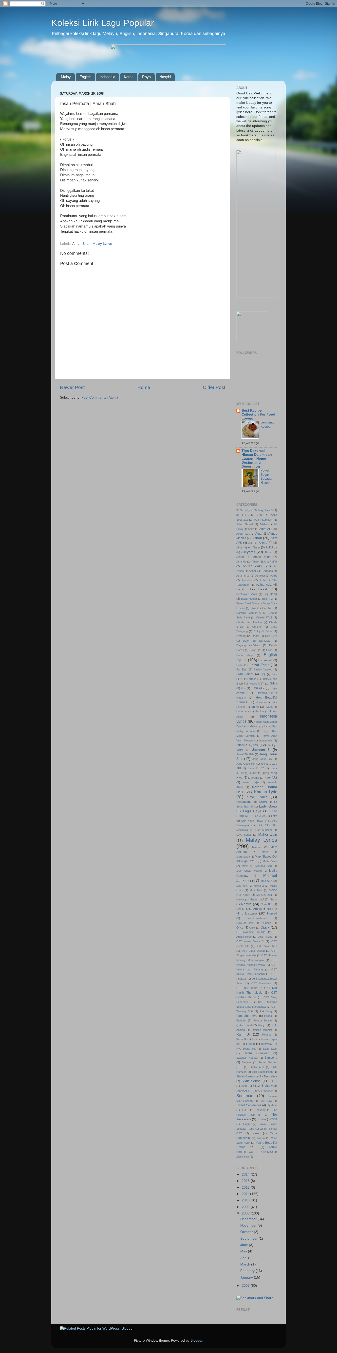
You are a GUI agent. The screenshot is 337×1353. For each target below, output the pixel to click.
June (244, 1245)
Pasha (268, 1015)
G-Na (273, 683)
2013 (246, 1181)
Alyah (240, 557)
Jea (263, 763)
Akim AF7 (265, 543)
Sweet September (248, 1105)
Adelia (263, 524)
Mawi (245, 865)
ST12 (256, 1086)
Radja (261, 1025)
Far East (241, 669)
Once (239, 927)
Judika (253, 773)
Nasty (273, 899)
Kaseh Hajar (251, 782)
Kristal (263, 801)
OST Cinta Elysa (266, 946)
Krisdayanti (243, 802)
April (244, 1258)
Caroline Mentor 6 (248, 612)
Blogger (196, 1340)
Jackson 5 (261, 750)
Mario (265, 851)
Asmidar (260, 575)
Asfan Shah (243, 575)
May (244, 1251)
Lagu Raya (252, 811)
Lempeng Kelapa (267, 424)
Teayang (260, 1109)
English (85, 77)
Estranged (265, 660)
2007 (246, 1285)
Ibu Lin (259, 711)
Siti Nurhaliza (268, 1076)
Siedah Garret (244, 1076)
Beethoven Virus (246, 594)
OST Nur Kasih (246, 987)
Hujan (255, 707)
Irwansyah (265, 740)
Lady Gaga (268, 806)
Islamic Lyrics (247, 745)
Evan (239, 665)
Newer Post (72, 387)
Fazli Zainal (244, 674)
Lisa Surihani (263, 829)
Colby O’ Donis (263, 631)
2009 (246, 1207)
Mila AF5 (266, 881)
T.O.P (245, 1109)
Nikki (270, 908)
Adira (251, 528)
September (249, 1238)
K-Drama (253, 777)
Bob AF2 (267, 598)
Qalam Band (244, 1025)
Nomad (272, 913)
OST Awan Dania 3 (249, 941)
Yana (256, 1133)
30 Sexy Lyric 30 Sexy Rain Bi (254, 510)
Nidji (238, 908)
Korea (128, 77)
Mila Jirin (241, 885)
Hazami (240, 697)
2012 (246, 1187)
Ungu (246, 1124)
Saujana (246, 1062)
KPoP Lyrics (256, 797)
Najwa (240, 899)
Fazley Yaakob (263, 669)
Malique (256, 847)
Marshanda (243, 856)
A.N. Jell (255, 515)
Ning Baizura (246, 913)
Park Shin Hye (246, 1016)
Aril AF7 (253, 570)
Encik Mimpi (244, 655)
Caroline (267, 608)
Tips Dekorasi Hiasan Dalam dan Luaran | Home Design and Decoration (257, 458)
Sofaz (244, 1085)
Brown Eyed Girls (246, 603)
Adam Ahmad (244, 524)
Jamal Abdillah (245, 754)
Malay (66, 77)
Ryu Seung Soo (246, 1048)
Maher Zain (267, 834)
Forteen (251, 678)
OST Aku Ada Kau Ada (250, 932)
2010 (246, 1200)
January (247, 1277)
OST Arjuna (265, 936)
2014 (246, 1174)
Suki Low (266, 1100)
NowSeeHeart (244, 922)
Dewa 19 (255, 650)
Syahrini (272, 1105)
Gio (243, 688)
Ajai (250, 542)
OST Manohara (261, 983)
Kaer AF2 (270, 777)
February (248, 1271)
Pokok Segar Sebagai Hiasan (266, 477)
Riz (254, 1039)
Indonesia (107, 77)
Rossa (250, 1044)
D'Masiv (241, 635)
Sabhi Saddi (269, 1048)
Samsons (270, 1057)
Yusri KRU (266, 1151)
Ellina (269, 650)
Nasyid (165, 77)
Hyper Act (242, 711)
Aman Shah (81, 244)
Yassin (261, 1138)
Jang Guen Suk (245, 763)
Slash (273, 1081)
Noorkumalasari (256, 918)
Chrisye (257, 626)
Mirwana (259, 885)
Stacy (269, 1086)
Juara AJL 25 (255, 768)
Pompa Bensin (262, 1020)
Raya (146, 77)
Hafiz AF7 (258, 688)
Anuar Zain (252, 566)
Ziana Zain (242, 1156)
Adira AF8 (266, 529)
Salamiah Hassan (247, 1057)
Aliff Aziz (271, 547)
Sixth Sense (251, 1081)
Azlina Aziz (264, 584)
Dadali (255, 635)
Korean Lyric (265, 792)
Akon (239, 547)
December (249, 1219)
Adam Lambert (263, 519)
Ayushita (247, 580)
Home (143, 387)
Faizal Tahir (259, 665)
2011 (246, 1194)
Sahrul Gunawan (257, 1053)
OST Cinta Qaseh (253, 950)
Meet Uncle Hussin (249, 870)
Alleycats (248, 552)
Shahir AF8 (256, 1067)
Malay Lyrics (102, 244)
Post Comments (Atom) (99, 397)
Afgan (259, 533)
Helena (261, 702)
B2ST (240, 589)
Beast (262, 589)
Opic (252, 927)
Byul (253, 608)
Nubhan (266, 922)
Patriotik (241, 1020)
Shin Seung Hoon (262, 1071)
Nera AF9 (267, 904)
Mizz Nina (256, 890)
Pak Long (266, 1011)
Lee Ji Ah (259, 815)
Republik (241, 1039)
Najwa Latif (257, 899)
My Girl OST (264, 894)
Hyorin (269, 706)
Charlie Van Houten (249, 622)
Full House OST (254, 683)
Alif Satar (254, 547)
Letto (274, 815)
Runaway (266, 1043)
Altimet (268, 552)
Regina (266, 1034)
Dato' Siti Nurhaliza (256, 640)
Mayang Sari (263, 865)
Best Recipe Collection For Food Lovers (258, 414)
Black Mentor (249, 598)
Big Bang (270, 594)
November (249, 1225)
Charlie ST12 (264, 617)
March (245, 1264)
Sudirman (244, 1095)
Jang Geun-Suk (262, 758)
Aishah (256, 538)
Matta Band (270, 861)
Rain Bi (243, 1034)
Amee (255, 561)
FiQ (263, 674)
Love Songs (244, 834)
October (247, 1232)
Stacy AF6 (243, 1091)
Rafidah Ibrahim (262, 1029)
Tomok (261, 1119)
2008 (246, 1213)
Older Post (214, 387)
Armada (268, 570)
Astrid (273, 575)
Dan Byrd (271, 635)
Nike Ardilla (254, 909)
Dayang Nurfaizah (248, 645)
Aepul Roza (243, 533)
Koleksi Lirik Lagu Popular (102, 23)
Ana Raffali (270, 561)
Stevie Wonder (264, 1090)
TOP (274, 1119)
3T (238, 514)
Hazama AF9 (265, 692)
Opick (265, 927)
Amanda (241, 561)
